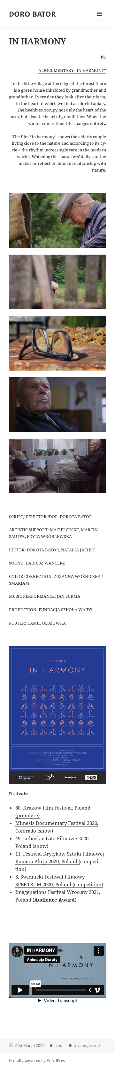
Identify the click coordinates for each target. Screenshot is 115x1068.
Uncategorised (86, 1045)
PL (103, 57)
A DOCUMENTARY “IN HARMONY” (72, 70)
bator (59, 1045)
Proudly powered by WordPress (37, 1060)
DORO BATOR (32, 14)
